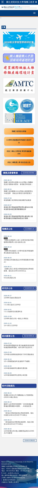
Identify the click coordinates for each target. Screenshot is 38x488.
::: (0, 18)
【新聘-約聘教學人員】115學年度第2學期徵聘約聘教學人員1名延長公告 (19, 241)
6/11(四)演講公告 (10, 278)
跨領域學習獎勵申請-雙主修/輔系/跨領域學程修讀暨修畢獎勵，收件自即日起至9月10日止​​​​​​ (19, 347)
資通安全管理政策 (9, 480)
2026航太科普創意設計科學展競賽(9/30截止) (19, 261)
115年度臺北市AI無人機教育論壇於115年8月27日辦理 (19, 432)
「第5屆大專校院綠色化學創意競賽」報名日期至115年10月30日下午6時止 (19, 414)
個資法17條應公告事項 (10, 482)
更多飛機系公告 (29, 229)
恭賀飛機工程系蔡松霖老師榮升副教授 (17, 200)
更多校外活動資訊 (30, 440)
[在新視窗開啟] (19, 41)
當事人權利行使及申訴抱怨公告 (13, 477)
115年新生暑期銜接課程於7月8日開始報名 (19, 354)
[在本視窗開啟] (19, 58)
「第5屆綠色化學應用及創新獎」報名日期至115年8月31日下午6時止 (19, 423)
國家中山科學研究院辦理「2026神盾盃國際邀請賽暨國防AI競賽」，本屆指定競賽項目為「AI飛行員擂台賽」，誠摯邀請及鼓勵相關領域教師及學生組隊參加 (18, 405)
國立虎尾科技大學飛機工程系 (20, 2)
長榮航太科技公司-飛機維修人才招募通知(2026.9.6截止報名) (18, 396)
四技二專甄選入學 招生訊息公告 (19, 162)
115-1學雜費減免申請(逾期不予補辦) (17, 361)
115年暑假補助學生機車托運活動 (15, 368)
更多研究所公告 (29, 288)
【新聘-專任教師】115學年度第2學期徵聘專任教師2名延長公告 (19, 252)
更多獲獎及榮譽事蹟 (28, 173)
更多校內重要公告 (29, 336)
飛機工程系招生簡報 (19, 131)
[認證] (19, 111)
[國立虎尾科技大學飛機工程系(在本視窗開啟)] (19, 7)
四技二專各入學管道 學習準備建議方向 (19, 152)
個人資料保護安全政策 (9, 475)
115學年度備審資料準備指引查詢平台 (19, 141)
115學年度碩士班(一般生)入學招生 (16, 318)
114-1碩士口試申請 (11, 325)
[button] (2, 2)
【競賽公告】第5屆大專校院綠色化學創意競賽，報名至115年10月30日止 (19, 270)
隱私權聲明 (23, 475)
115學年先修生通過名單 (12, 298)
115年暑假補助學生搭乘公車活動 (15, 375)
